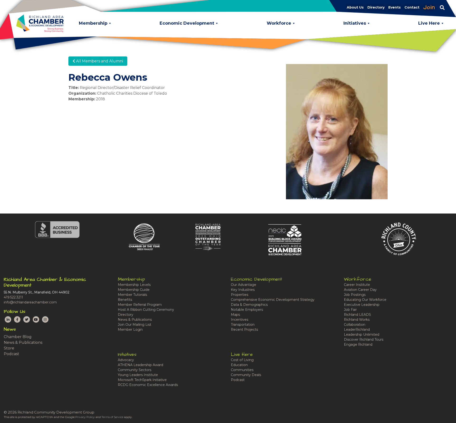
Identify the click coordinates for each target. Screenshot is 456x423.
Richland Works (357, 319)
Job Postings (355, 295)
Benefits (125, 299)
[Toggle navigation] (442, 7)
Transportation (243, 324)
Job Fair (350, 309)
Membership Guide (134, 290)
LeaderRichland (357, 329)
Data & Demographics (249, 304)
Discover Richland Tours (363, 339)
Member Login (130, 329)
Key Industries (243, 290)
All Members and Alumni (99, 61)
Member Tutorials (132, 295)
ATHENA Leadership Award (140, 365)
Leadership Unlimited (361, 334)
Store (9, 348)
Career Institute (357, 285)
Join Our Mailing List (134, 324)
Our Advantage (243, 285)
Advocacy (126, 360)
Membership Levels (134, 285)
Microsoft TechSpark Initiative (142, 380)
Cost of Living (242, 360)
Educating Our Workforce (365, 299)
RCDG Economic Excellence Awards (148, 385)
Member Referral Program (140, 304)
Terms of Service (112, 417)
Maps (235, 314)
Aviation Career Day (360, 290)
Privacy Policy (85, 417)
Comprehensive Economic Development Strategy (272, 299)
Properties (239, 295)
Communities (242, 370)
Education (239, 365)
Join (429, 7)
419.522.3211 (13, 297)
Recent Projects (244, 329)
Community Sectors (134, 370)
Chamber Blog (18, 337)
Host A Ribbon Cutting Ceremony (146, 309)
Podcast (11, 354)
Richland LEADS (357, 314)
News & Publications (23, 342)
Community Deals (246, 375)
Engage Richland (358, 344)
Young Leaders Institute (138, 375)
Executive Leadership (362, 304)
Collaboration (354, 324)
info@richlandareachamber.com (30, 302)
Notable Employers (247, 309)
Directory (125, 314)
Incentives (239, 319)
